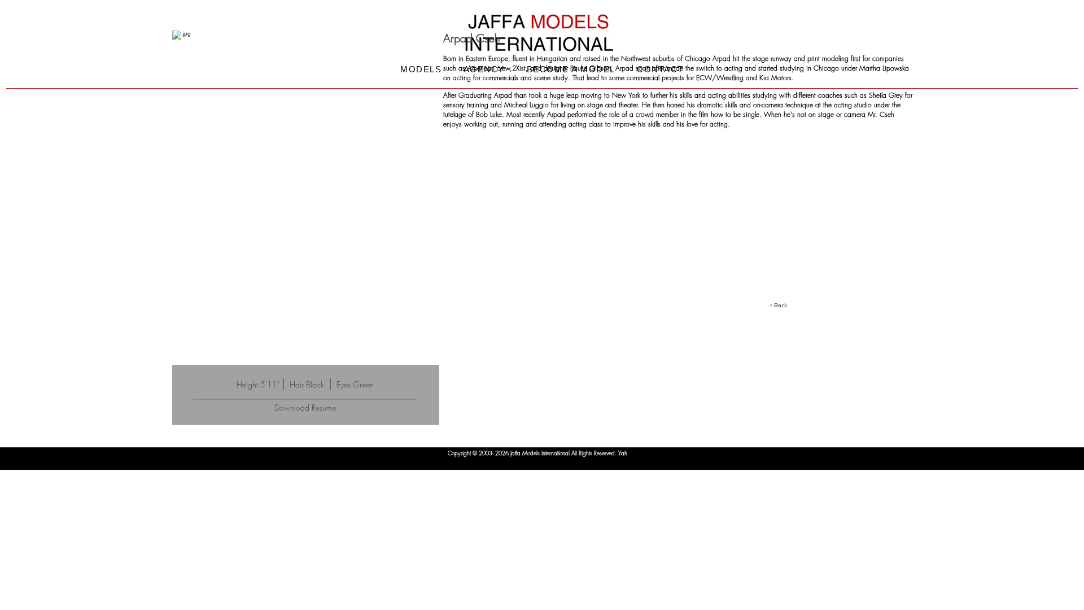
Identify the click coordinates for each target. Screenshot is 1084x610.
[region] (305, 197)
